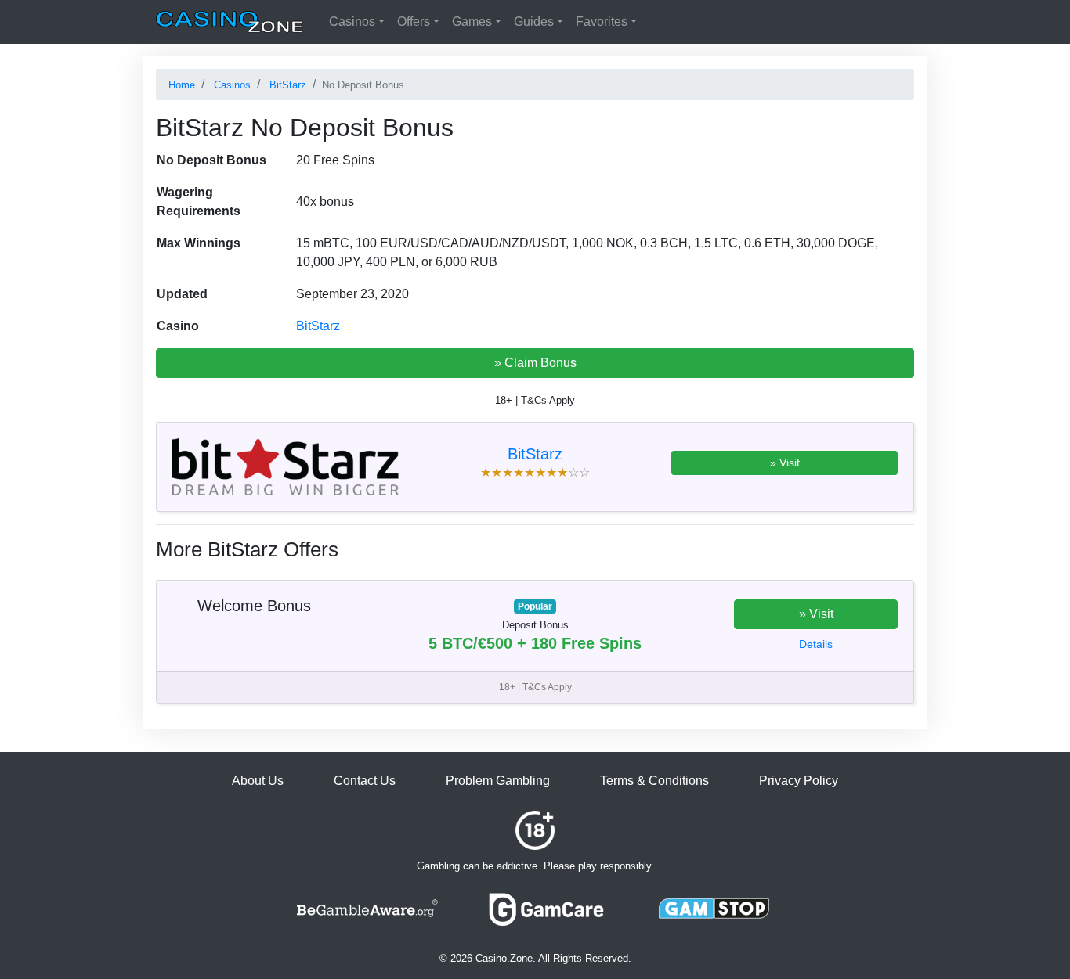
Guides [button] (534, 21)
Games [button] (472, 21)
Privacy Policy (798, 780)
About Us (258, 780)
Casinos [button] (352, 21)
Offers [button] (413, 21)
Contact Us (365, 780)
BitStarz (318, 326)
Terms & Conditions (654, 780)
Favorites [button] (601, 21)
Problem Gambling (498, 780)
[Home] (229, 22)
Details (816, 644)
